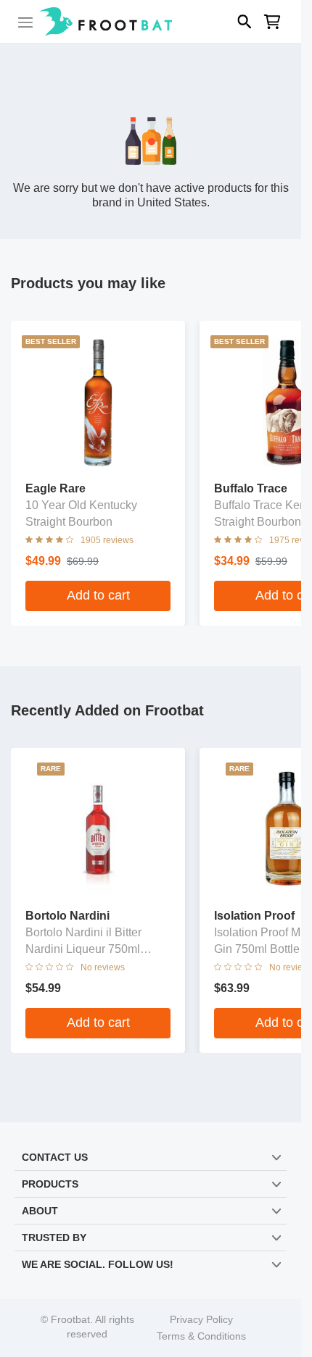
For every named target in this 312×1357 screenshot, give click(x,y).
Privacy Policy (201, 1320)
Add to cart (98, 595)
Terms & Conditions (201, 1336)
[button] (150, 21)
